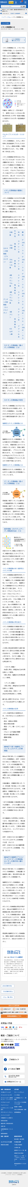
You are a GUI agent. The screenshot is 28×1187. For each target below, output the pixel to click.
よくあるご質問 (14, 1069)
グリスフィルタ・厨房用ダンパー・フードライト (7, 1098)
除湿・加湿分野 (4, 1136)
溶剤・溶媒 (23, 1109)
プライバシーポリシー (11, 1174)
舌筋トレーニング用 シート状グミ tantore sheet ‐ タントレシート (20, 1158)
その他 (2, 1092)
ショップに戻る (5, 23)
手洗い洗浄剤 (17, 1109)
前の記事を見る (7, 986)
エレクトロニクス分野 (6, 1142)
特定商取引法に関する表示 (19, 1173)
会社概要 (3, 1173)
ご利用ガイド (14, 1059)
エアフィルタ (7, 1092)
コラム (9, 17)
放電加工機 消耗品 (18, 1153)
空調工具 (3, 1126)
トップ (3, 17)
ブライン (10, 1112)
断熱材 (2, 1121)
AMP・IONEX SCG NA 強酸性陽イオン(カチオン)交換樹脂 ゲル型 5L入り (13, 848)
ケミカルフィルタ (5, 1102)
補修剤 (5, 1133)
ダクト (2, 1112)
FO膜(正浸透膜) (18, 1145)
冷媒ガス (10, 1118)
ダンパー (6, 1112)
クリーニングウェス (19, 1092)
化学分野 (16, 1089)
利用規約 (20, 1174)
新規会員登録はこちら (14, 1016)
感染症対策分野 (18, 1136)
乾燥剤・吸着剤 (18, 1107)
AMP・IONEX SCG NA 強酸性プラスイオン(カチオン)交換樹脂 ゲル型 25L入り (13, 840)
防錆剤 (16, 1112)
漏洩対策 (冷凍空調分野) (7, 1123)
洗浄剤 (5, 1121)
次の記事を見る (7, 992)
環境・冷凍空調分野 (6, 1089)
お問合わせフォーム (14, 1082)
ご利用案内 (9, 1173)
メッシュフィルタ (5, 1115)
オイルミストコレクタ (6, 1095)
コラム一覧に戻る (8, 997)
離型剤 (19, 1112)
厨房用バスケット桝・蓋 (20, 1150)
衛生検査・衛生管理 (19, 1139)
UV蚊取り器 (17, 1147)
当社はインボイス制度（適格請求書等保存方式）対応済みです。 (14, 10)
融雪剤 (2, 1133)
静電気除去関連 (4, 1145)
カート (16, 3)
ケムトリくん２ (4, 1105)
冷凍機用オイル (4, 1118)
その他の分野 (17, 1142)
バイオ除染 (17, 1095)
